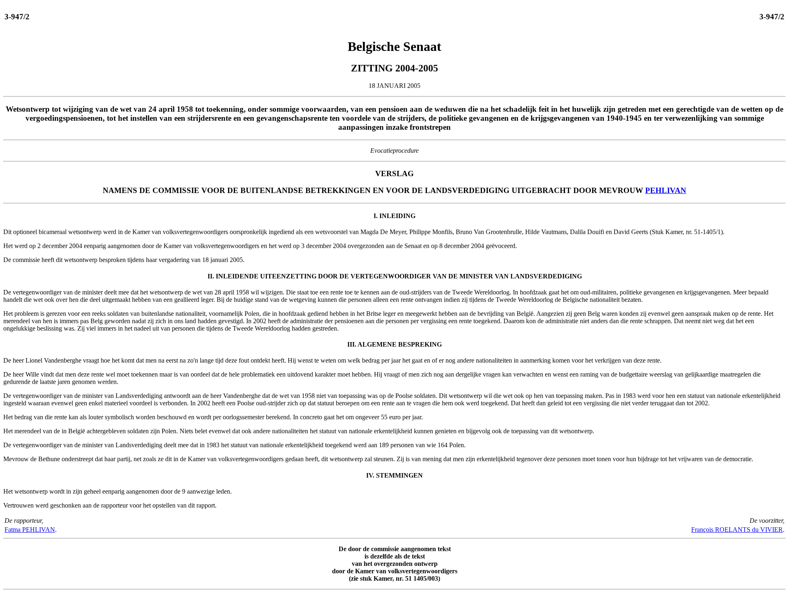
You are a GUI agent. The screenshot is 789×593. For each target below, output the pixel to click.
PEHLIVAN (665, 190)
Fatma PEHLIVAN (30, 529)
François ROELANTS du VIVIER (737, 529)
